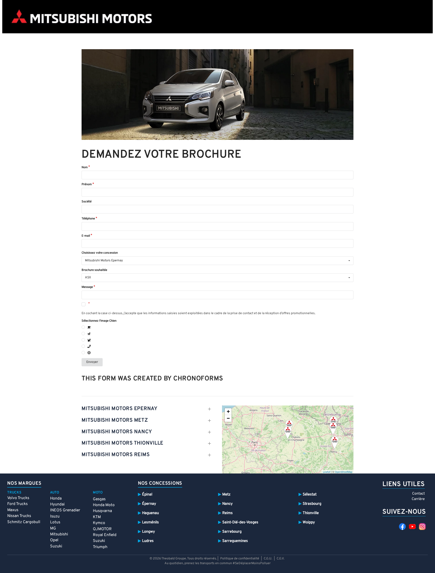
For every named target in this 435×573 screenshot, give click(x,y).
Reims (227, 513)
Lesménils (150, 522)
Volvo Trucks (18, 498)
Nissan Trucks (19, 516)
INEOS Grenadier (65, 510)
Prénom (87, 184)
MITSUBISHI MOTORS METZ (115, 420)
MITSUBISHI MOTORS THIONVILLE (122, 443)
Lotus (55, 522)
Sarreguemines (235, 541)
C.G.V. (280, 559)
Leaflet (326, 471)
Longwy (148, 531)
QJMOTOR (102, 529)
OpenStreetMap (343, 471)
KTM (97, 517)
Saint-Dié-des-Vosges (240, 522)
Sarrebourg (232, 531)
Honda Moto (104, 505)
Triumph (100, 547)
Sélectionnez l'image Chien (99, 321)
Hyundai (57, 504)
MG (53, 528)
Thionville (311, 513)
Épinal (147, 494)
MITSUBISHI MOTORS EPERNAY (119, 409)
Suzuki (56, 546)
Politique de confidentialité (239, 559)
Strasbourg (312, 503)
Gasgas (99, 499)
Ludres (148, 541)
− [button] (228, 418)
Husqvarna (102, 511)
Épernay (149, 503)
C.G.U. (268, 559)
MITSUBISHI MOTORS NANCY (117, 432)
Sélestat (310, 494)
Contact (418, 493)
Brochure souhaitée (94, 270)
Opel (54, 540)
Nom (85, 167)
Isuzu (55, 516)
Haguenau (150, 513)
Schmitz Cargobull (23, 522)
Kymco (99, 523)
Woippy (309, 522)
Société (87, 202)
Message (87, 287)
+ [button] (228, 411)
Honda (56, 498)
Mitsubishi (59, 534)
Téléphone (88, 219)
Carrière (418, 499)
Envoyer (92, 362)
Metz (226, 494)
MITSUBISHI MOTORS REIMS (116, 455)
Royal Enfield (104, 535)
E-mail (86, 236)
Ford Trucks (17, 504)
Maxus (12, 510)
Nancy (227, 503)
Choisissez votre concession (100, 253)
